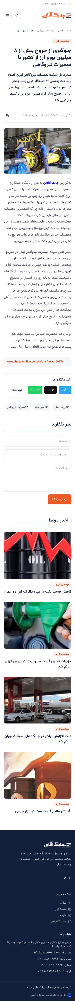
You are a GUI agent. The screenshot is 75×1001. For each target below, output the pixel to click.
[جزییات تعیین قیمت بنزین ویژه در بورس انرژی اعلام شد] (37, 625)
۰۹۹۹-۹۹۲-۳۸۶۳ (49, 971)
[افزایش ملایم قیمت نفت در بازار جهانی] (37, 775)
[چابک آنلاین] (56, 15)
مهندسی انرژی (62, 584)
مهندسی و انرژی (61, 41)
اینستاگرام (60, 909)
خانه (69, 31)
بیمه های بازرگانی (45, 31)
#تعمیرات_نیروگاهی (17, 407)
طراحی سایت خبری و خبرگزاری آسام (48, 995)
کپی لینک (17, 390)
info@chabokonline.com (49, 953)
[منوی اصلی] (8, 15)
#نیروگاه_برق (62, 407)
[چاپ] (7, 115)
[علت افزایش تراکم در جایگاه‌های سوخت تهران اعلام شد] (37, 700)
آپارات (63, 915)
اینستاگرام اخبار (57, 922)
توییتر (51, 390)
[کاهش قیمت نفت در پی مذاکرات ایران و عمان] (37, 555)
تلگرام (65, 390)
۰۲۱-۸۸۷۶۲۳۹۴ (48, 959)
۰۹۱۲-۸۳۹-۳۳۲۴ (51, 965)
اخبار (60, 31)
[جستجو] (17, 15)
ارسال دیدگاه (59, 499)
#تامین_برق (41, 407)
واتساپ (35, 390)
